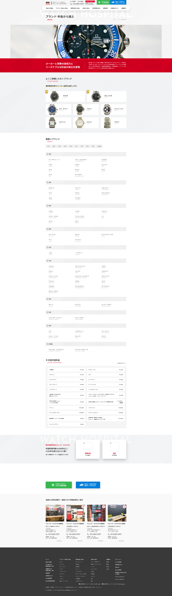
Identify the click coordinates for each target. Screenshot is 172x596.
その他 (99, 146)
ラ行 (93, 146)
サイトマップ (98, 587)
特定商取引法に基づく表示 (89, 587)
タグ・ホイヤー (63, 566)
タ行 (65, 146)
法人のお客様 (80, 1)
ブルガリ (61, 578)
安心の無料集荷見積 (50, 581)
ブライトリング (63, 571)
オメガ (61, 561)
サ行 (59, 146)
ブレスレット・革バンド (80, 576)
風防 (92, 581)
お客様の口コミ (115, 8)
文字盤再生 (78, 578)
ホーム (47, 559)
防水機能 (92, 573)
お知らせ (117, 567)
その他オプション (79, 581)
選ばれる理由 (49, 8)
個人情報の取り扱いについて (71, 587)
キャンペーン (118, 559)
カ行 (54, 146)
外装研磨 (77, 566)
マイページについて (119, 576)
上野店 (107, 569)
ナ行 (70, 146)
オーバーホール (79, 561)
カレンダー (93, 576)
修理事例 (105, 8)
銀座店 (107, 561)
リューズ (77, 569)
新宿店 (107, 564)
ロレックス (62, 564)
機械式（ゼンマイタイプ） (96, 564)
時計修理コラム (118, 564)
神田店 (107, 566)
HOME (114, 19)
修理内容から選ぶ (75, 8)
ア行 (48, 146)
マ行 (82, 146)
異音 (92, 578)
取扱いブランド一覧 (64, 581)
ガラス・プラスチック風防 (81, 573)
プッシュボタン (79, 571)
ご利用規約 (80, 587)
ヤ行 (87, 146)
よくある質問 (72, 1)
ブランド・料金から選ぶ (65, 559)
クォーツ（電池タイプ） (96, 561)
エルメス (61, 576)
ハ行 (76, 146)
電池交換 (77, 564)
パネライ (61, 569)
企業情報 (47, 587)
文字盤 (92, 571)
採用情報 (52, 587)
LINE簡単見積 (49, 578)
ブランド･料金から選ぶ (62, 8)
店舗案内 (108, 559)
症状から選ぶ (86, 8)
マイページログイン (90, 1)
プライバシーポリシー (59, 587)
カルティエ (62, 573)
